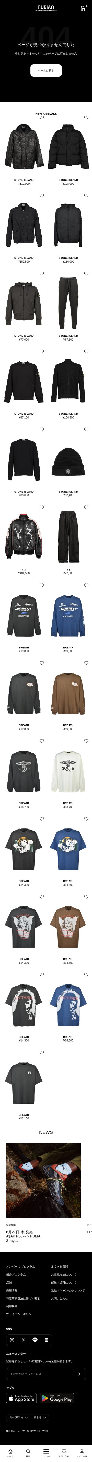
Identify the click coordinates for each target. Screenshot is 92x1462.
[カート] (83, 8)
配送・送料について (63, 1282)
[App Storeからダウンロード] (21, 1398)
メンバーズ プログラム (20, 1266)
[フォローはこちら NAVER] (46, 1340)
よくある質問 (59, 1266)
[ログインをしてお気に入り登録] (41, 119)
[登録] (78, 1374)
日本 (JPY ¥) (16, 1417)
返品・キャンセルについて (68, 1290)
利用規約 (11, 1306)
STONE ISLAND (23, 180)
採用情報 (11, 1290)
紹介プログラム (16, 1274)
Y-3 (24, 569)
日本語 (37, 1417)
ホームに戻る (46, 70)
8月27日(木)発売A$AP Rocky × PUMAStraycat (23, 1236)
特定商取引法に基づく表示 (23, 1298)
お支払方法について (63, 1274)
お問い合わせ (59, 1298)
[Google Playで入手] (57, 1398)
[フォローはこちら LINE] (35, 1340)
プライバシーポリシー (20, 1314)
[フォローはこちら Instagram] (12, 1340)
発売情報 (11, 1225)
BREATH (24, 647)
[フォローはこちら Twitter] (23, 1340)
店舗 (9, 1282)
